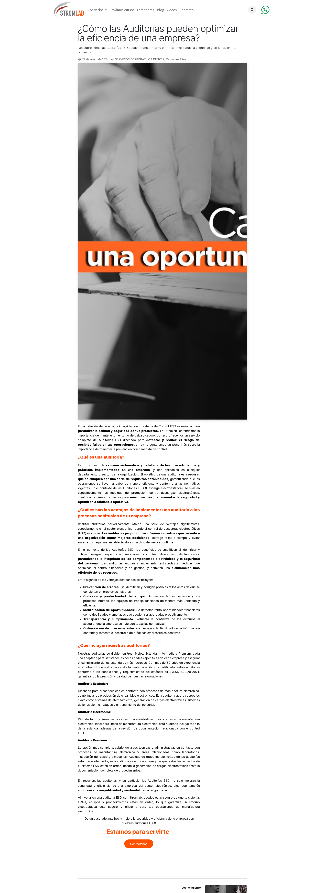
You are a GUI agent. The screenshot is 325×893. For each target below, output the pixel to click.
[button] (252, 10)
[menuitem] (98, 10)
